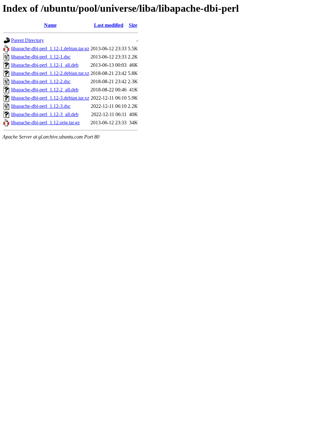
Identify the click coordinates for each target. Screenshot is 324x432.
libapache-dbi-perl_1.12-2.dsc (41, 81)
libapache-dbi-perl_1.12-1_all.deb (44, 65)
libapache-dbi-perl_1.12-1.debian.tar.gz (50, 48)
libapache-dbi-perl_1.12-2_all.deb (44, 89)
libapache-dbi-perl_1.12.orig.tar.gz (45, 122)
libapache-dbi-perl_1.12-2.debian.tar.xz (50, 73)
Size (133, 25)
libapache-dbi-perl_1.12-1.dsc (41, 56)
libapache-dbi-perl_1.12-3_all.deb (44, 114)
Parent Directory (27, 40)
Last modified (108, 25)
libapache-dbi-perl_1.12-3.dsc (41, 106)
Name (50, 25)
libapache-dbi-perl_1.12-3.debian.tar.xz (50, 98)
